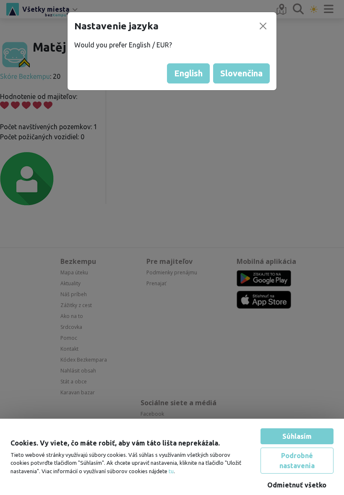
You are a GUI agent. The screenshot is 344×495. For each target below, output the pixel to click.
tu (171, 462)
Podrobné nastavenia (297, 452)
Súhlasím (297, 428)
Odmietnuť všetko (296, 476)
